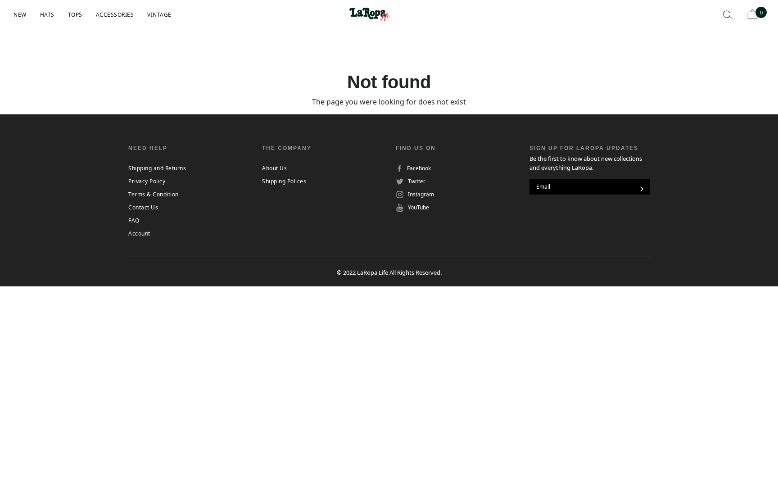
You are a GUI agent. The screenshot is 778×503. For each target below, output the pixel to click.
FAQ (134, 220)
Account (139, 233)
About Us (274, 168)
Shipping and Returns (157, 168)
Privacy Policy (146, 181)
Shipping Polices (284, 181)
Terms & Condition (153, 194)
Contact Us (143, 207)
